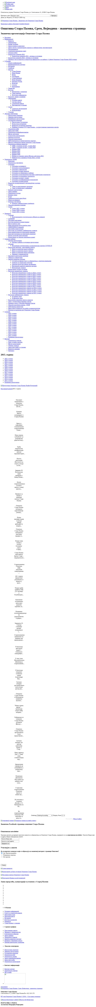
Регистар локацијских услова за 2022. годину (26, 276)
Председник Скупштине (20, 122)
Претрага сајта (5, 15)
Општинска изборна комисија (17, 144)
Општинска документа (15, 163)
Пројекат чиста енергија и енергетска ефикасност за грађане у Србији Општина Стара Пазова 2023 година (42, 59)
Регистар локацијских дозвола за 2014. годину (27, 288)
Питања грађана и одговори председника (25, 242)
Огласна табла (12, 53)
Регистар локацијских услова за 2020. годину (26, 279)
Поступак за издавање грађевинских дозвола (22, 230)
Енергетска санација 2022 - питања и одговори (23, 58)
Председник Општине (15, 115)
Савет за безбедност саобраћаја (22, 188)
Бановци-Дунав (17, 81)
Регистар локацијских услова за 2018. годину (26, 283)
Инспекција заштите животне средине (24, 266)
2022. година (12, 318)
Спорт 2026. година (18, 210)
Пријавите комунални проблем (18, 256)
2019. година (12, 323)
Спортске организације (19, 108)
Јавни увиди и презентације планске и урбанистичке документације (30, 47)
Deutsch (26, 24)
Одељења (11, 164)
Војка (14, 75)
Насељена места (9, 916)
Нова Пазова (16, 73)
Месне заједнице (13, 134)
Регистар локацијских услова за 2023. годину (26, 274)
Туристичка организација (16, 135)
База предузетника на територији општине (22, 234)
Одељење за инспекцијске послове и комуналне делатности (31, 174)
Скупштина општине (15, 120)
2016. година (12, 328)
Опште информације (14, 63)
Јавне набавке (12, 191)
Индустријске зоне (14, 223)
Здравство (11, 88)
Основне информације (11, 911)
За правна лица (17, 296)
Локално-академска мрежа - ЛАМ (19, 305)
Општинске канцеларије (12, 961)
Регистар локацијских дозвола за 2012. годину (27, 291)
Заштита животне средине (16, 259)
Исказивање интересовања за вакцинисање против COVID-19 (32, 246)
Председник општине (11, 950)
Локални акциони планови (17, 205)
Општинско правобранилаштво (18, 132)
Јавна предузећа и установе (17, 347)
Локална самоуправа (11, 113)
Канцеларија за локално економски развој (21, 237)
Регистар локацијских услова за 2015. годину (26, 286)
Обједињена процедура (15, 306)
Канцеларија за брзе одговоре (17, 269)
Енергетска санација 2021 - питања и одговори (27, 56)
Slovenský (16, 24)
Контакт (7, 339)
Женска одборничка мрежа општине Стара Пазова (24, 142)
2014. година (12, 332)
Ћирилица (4, 24)
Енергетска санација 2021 (16, 54)
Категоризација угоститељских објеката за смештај (28, 217)
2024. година (12, 315)
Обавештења (12, 42)
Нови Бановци (16, 80)
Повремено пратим (9, 855)
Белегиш (15, 83)
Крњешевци (16, 86)
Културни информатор (19, 95)
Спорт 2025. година (18, 212)
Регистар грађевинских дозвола (18, 295)
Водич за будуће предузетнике (18, 235)
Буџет (10, 196)
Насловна (7, 37)
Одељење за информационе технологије (25, 179)
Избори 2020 (16, 154)
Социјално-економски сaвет (17, 51)
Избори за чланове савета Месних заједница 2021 (28, 156)
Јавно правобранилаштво (12, 958)
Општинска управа (10, 159)
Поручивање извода (10, 930)
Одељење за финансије (19, 169)
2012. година (12, 335)
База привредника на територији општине (21, 232)
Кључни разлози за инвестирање (18, 222)
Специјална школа (18, 103)
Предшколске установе (19, 105)
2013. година (12, 334)
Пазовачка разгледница (15, 337)
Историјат (11, 66)
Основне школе (17, 100)
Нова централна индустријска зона (19, 225)
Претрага (54, 15)
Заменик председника (15, 117)
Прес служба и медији (15, 342)
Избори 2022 (16, 152)
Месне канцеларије (14, 344)
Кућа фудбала (16, 110)
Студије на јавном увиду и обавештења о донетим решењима (31, 261)
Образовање (12, 98)
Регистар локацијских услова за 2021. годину (26, 278)
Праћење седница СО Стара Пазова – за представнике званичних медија (35, 127)
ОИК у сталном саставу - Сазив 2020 (24, 147)
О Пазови (7, 61)
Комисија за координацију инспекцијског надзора (24, 183)
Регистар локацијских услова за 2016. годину (26, 284)
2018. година (12, 325)
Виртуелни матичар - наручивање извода (21, 247)
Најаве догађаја (13, 44)
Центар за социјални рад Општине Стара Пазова (23, 310)
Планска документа (14, 201)
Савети (10, 185)
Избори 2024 (16, 149)
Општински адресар (14, 340)
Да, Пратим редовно (9, 853)
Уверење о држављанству (20, 254)
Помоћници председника (16, 119)
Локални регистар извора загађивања (24, 264)
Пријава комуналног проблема (14, 942)
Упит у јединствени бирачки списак (19, 301)
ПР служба (7, 972)
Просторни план (9, 914)
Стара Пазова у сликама (12, 923)
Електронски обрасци (11, 934)
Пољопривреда (13, 49)
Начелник (11, 161)
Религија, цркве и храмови (16, 97)
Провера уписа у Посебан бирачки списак (21, 303)
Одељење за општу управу (20, 178)
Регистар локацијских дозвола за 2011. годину (27, 293)
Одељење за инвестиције (20, 181)
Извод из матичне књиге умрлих (22, 251)
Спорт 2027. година (18, 208)
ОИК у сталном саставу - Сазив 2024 (24, 146)
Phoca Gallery (77, 819)
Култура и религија (10, 920)
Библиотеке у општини (19, 91)
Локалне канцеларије (15, 139)
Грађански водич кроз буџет (17, 198)
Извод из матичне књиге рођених (23, 249)
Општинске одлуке (14, 193)
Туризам (11, 112)
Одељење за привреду (19, 166)
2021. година (12, 320)
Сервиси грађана (9, 239)
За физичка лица (17, 298)
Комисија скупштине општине (22, 125)
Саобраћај (11, 218)
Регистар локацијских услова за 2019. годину (26, 281)
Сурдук (14, 85)
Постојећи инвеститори (15, 229)
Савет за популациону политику (22, 186)
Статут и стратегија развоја (13, 913)
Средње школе (16, 102)
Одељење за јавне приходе (20, 171)
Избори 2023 (16, 151)
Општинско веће (13, 129)
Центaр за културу (14, 137)
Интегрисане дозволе (19, 268)
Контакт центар (9, 969)
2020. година (12, 322)
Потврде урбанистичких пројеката (23, 203)
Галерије (7, 312)
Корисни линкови (14, 349)
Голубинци (15, 76)
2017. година (12, 327)
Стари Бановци (17, 78)
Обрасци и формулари (15, 257)
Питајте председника (15, 240)
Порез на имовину (14, 200)
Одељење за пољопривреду (21, 168)
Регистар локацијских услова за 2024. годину (26, 273)
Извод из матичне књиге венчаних (23, 252)
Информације (8, 39)
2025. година (12, 313)
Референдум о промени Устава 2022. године (26, 157)
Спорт (10, 107)
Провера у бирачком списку (13, 940)
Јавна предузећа (13, 130)
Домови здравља (13, 345)
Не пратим (6, 857)
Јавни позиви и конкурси (16, 46)
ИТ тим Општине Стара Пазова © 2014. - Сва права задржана (20, 996)
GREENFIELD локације (16, 227)
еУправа (11, 244)
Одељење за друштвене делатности (23, 176)
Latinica (10, 24)
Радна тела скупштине (19, 124)
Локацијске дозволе (10, 937)
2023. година (12, 317)
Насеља (10, 69)
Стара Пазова (16, 71)
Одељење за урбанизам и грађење (23, 173)
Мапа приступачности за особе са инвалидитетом (24, 308)
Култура (10, 90)
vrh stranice (4, 987)
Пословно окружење (14, 220)
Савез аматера (16, 93)
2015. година (12, 330)
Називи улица (12, 195)
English (22, 24)
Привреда (7, 213)
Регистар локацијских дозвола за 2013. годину (27, 290)
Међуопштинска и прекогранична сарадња (22, 141)
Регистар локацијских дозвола (18, 271)
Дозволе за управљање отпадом (22, 262)
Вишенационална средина (16, 64)
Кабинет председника (15, 190)
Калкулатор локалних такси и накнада (20, 300)
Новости (11, 41)
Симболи (11, 68)
